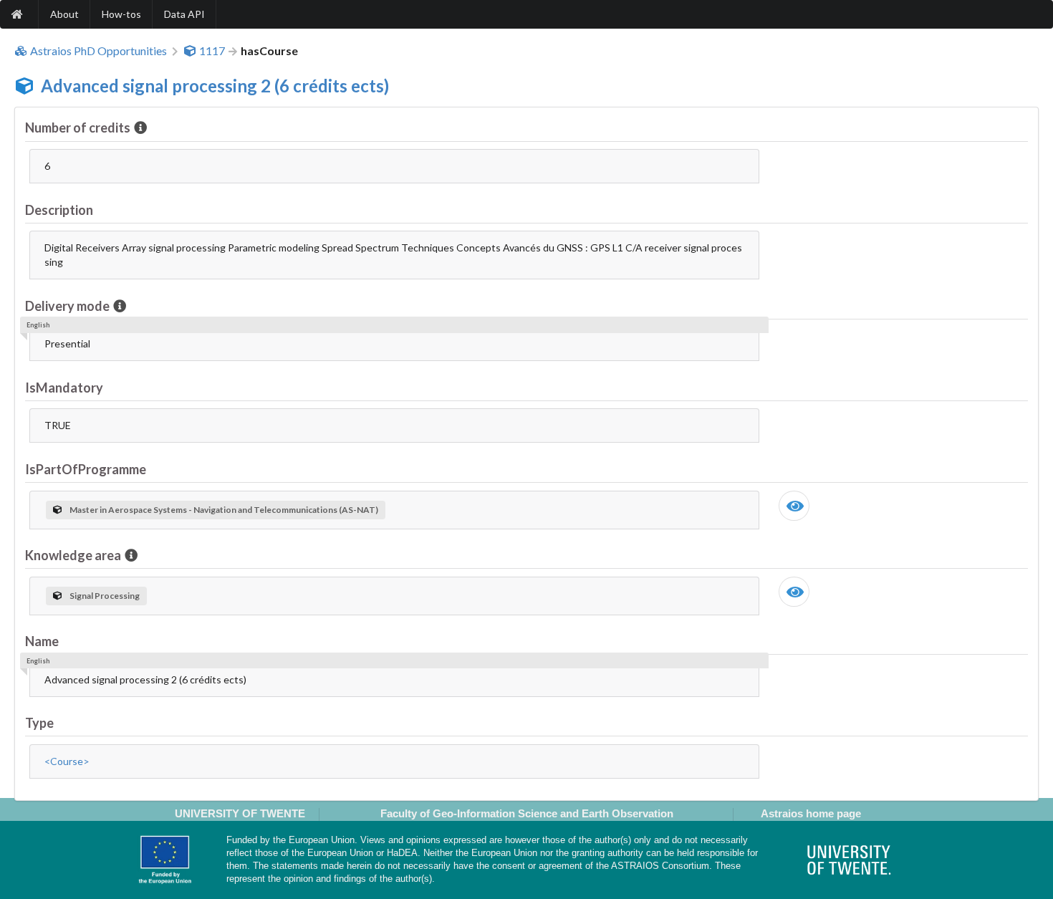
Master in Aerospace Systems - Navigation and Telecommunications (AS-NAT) (223, 509)
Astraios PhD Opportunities (98, 51)
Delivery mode (67, 306)
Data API (184, 14)
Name (42, 641)
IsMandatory (64, 387)
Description (59, 210)
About (64, 14)
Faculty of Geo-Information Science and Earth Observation (526, 813)
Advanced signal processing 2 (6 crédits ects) (215, 85)
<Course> (67, 761)
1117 (212, 51)
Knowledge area (73, 555)
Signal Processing (104, 595)
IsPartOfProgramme (85, 469)
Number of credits (77, 127)
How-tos (121, 14)
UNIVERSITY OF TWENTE (240, 813)
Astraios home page (811, 813)
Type (39, 723)
